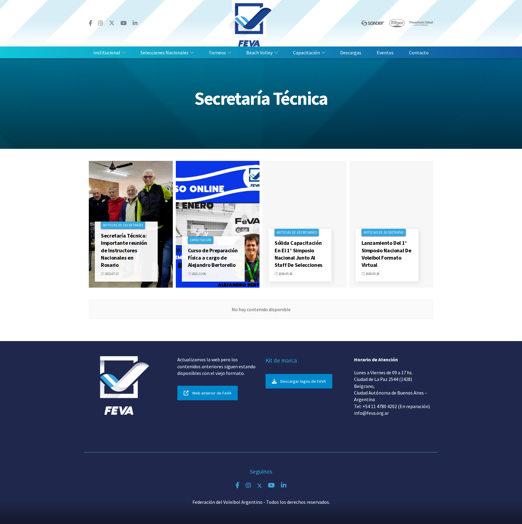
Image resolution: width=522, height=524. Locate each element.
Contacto (419, 53)
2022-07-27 (111, 274)
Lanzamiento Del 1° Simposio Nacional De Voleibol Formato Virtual (386, 253)
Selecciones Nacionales (164, 53)
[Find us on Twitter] (111, 23)
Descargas (350, 53)
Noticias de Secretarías (123, 225)
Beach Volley (259, 53)
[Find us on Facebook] (90, 23)
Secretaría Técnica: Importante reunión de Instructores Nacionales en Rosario (124, 250)
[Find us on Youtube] (124, 23)
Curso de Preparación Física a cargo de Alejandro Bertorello (213, 258)
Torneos (217, 53)
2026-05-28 (285, 274)
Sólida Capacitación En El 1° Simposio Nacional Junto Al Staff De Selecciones (298, 253)
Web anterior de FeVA (211, 393)
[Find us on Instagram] (100, 23)
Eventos (385, 53)
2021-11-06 (198, 274)
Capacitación (306, 53)
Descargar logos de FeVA (303, 381)
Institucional (106, 53)
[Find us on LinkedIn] (135, 23)
